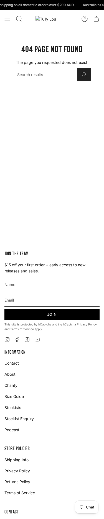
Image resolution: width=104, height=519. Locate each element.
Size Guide (14, 396)
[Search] (84, 74)
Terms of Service (22, 329)
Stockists (12, 407)
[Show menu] (7, 18)
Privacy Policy (87, 324)
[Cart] (96, 18)
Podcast (11, 429)
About (10, 374)
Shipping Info (16, 459)
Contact (11, 363)
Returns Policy (17, 481)
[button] (19, 18)
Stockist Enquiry (19, 418)
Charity (10, 385)
